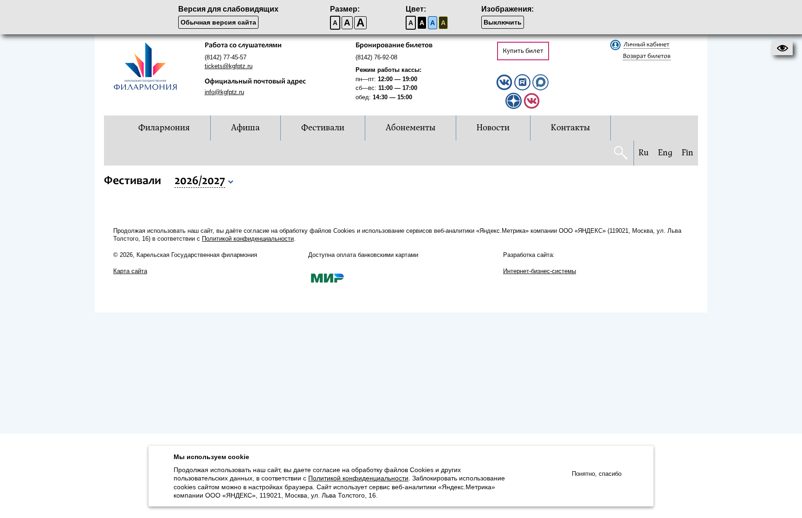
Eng (665, 152)
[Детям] (532, 106)
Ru (644, 152)
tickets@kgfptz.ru (228, 66)
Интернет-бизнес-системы (539, 271)
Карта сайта (130, 271)
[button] (782, 48)
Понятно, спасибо (596, 473)
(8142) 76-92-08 (376, 57)
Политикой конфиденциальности (248, 238)
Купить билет (523, 51)
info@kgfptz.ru (224, 92)
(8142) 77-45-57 (225, 57)
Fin (687, 152)
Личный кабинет (646, 45)
